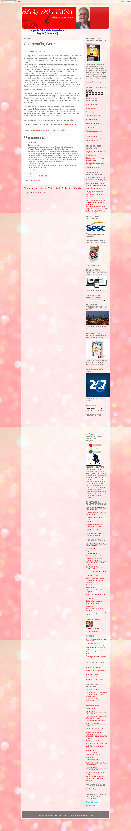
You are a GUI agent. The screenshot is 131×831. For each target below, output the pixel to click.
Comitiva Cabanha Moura (94, 517)
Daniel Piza (89, 725)
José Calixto (90, 585)
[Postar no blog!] (59, 130)
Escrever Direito (91, 160)
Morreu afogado (91, 108)
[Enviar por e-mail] (57, 130)
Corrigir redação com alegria (95, 158)
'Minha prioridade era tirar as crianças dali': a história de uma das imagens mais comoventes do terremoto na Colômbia (96, 186)
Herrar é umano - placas (93, 167)
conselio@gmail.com (68, 124)
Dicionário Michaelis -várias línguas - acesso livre (95, 695)
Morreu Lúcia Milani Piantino (95, 762)
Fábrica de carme (91, 112)
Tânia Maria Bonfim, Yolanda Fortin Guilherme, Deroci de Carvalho (95, 778)
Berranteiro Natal (91, 509)
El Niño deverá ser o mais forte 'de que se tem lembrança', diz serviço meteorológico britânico (96, 179)
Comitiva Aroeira (91, 515)
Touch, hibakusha (91, 104)
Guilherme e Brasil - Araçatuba (95, 578)
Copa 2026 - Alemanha (93, 116)
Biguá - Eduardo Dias (93, 140)
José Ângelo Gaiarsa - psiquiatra (96, 743)
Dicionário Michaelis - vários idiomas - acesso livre (95, 666)
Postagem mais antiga (72, 188)
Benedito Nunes (91, 714)
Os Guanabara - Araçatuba (94, 601)
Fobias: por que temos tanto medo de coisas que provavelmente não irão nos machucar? (95, 193)
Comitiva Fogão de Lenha (94, 524)
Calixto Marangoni (92, 546)
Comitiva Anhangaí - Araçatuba (96, 512)
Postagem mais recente (35, 188)
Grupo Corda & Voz (92, 575)
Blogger (90, 815)
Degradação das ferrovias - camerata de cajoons (94, 559)
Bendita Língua (91, 155)
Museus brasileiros (92, 674)
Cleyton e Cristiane (92, 551)
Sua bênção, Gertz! (92, 767)
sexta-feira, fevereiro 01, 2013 (37, 176)
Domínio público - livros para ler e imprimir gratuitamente (96, 671)
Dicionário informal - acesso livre (96, 692)
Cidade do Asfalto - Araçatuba (95, 720)
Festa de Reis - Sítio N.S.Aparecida (92, 530)
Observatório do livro (92, 677)
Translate (100, 410)
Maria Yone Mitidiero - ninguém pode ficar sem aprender (96, 753)
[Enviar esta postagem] (54, 130)
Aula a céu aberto (91, 136)
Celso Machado (91, 548)
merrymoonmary (73, 815)
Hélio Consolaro (93, 628)
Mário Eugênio (90, 587)
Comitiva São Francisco (93, 526)
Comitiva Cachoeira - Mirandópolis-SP (92, 520)
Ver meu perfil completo (93, 631)
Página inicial (54, 188)
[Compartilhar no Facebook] (63, 130)
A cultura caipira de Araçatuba (95, 507)
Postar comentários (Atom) (38, 192)
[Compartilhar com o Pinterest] (64, 130)
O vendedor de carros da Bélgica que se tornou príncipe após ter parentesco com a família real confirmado (96, 201)
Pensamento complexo (93, 123)
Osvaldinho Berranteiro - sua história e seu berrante (95, 534)
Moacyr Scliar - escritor (93, 759)
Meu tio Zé (89, 757)
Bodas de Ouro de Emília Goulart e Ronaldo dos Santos (96, 717)
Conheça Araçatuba (92, 643)
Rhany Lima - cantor (92, 603)
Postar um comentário (33, 180)
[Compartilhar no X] (61, 130)
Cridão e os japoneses (93, 723)
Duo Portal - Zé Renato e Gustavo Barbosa (94, 567)
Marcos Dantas (91, 750)
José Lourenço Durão (93, 741)
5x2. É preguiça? (91, 119)
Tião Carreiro (90, 606)
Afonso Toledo (90, 708)
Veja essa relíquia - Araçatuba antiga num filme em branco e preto (95, 647)
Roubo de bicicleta (92, 127)
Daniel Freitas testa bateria (94, 556)
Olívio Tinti (89, 598)
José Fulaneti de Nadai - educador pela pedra (94, 733)
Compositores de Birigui (93, 553)
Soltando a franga (91, 764)
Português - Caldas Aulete (94, 679)
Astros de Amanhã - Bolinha (95, 543)
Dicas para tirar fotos (92, 689)
